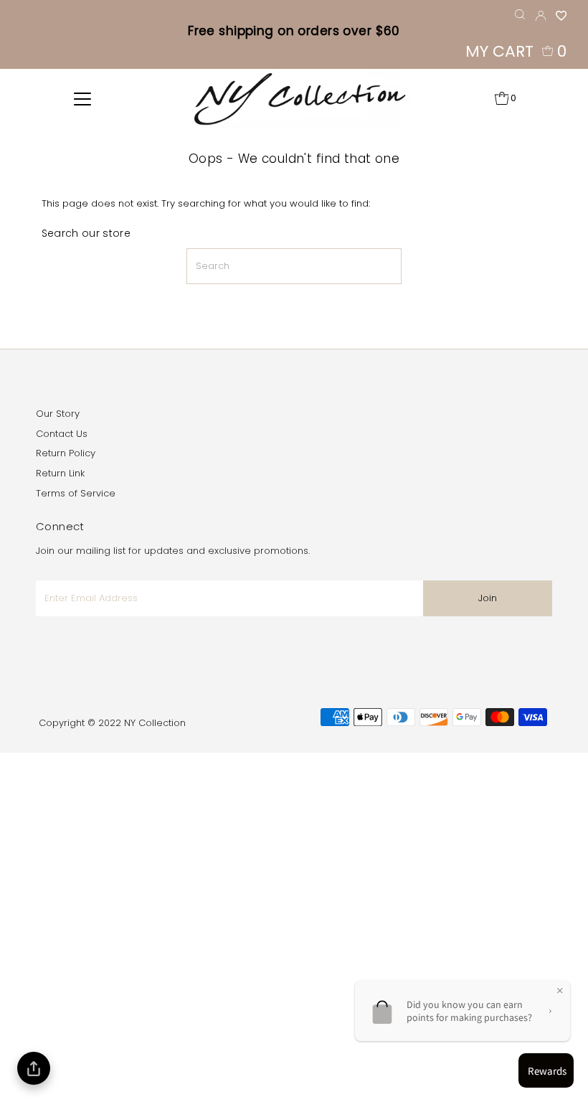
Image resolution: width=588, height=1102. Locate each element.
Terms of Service (75, 493)
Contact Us (61, 434)
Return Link (60, 473)
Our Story (58, 413)
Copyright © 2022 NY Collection (112, 723)
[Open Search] (520, 14)
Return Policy (65, 453)
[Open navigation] (83, 98)
